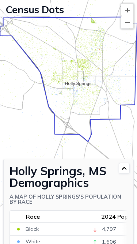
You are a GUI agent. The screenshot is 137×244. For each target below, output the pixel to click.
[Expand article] (124, 168)
